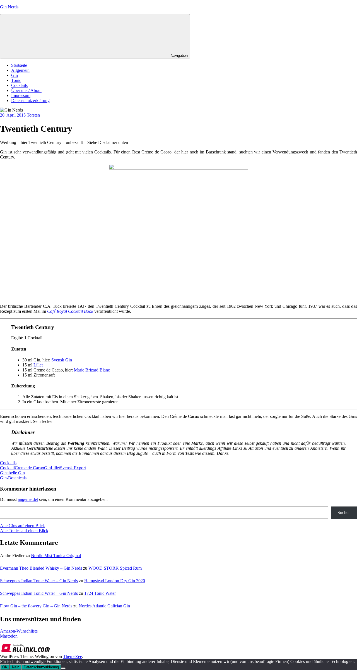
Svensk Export (73, 467)
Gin (14, 75)
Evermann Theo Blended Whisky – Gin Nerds (41, 568)
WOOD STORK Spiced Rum (115, 568)
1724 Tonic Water (100, 593)
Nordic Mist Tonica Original (56, 555)
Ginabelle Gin (12, 472)
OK (5, 667)
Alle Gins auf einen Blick (22, 525)
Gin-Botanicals (13, 477)
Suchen (344, 512)
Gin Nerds (9, 6)
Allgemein (20, 70)
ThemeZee (72, 656)
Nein (15, 667)
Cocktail (7, 467)
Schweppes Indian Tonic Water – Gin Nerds (39, 580)
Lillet (55, 467)
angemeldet (28, 499)
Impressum (20, 95)
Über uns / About (26, 90)
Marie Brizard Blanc (92, 370)
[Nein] (63, 668)
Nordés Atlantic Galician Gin (104, 605)
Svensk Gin (61, 360)
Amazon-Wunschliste (19, 631)
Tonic (16, 80)
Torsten (33, 115)
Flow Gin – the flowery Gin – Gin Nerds (36, 605)
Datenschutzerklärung (30, 100)
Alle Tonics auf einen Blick (24, 530)
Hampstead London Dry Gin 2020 (114, 580)
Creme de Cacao (29, 467)
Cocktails (19, 85)
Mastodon (9, 636)
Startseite (19, 65)
